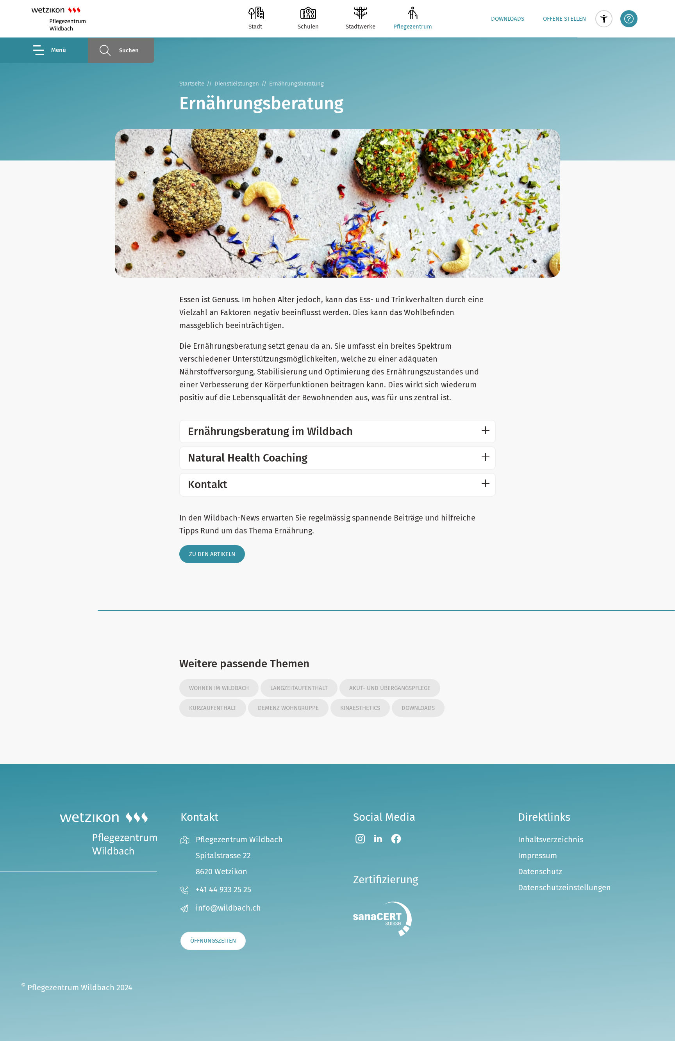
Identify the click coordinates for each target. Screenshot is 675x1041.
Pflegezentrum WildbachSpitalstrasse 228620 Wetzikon (239, 855)
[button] (603, 18)
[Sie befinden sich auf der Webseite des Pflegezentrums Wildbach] (412, 13)
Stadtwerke (360, 26)
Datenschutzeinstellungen (564, 887)
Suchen (129, 50)
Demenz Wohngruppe (288, 707)
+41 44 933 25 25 (223, 889)
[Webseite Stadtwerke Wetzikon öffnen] (360, 13)
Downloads (507, 18)
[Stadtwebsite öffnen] (256, 13)
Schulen (308, 26)
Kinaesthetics (360, 707)
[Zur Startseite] (58, 18)
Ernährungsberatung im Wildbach (270, 431)
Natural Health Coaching (247, 457)
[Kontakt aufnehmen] (629, 18)
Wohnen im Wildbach (219, 688)
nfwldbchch (229, 908)
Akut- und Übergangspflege (389, 688)
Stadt (255, 26)
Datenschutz (540, 871)
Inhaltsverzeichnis (550, 839)
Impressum (537, 855)
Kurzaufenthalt (212, 707)
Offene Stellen (564, 18)
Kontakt (207, 484)
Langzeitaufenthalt (299, 688)
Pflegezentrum (412, 26)
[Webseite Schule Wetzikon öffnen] (308, 13)
